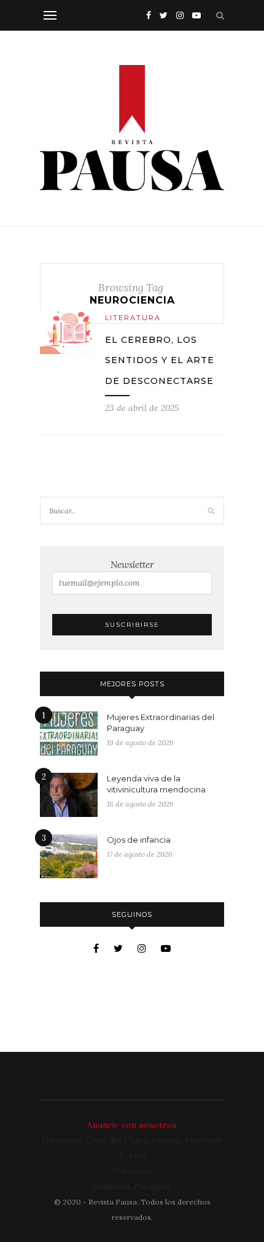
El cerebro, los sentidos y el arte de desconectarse (159, 360)
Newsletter (132, 564)
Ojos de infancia (139, 840)
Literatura (133, 317)
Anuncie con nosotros (132, 1124)
